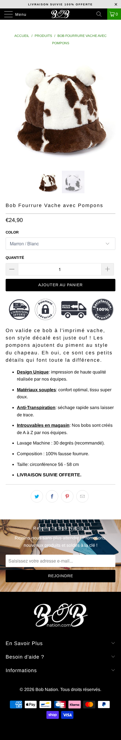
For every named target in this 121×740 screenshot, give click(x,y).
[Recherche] (101, 14)
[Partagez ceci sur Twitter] (37, 496)
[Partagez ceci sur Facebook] (52, 496)
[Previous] (11, 107)
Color (12, 232)
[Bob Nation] (60, 14)
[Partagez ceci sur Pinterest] (67, 496)
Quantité (15, 257)
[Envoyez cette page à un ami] (82, 496)
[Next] (110, 107)
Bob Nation (46, 689)
